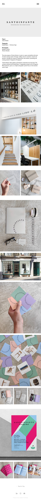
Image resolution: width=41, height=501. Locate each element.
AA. (3, 4)
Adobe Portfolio (24, 497)
